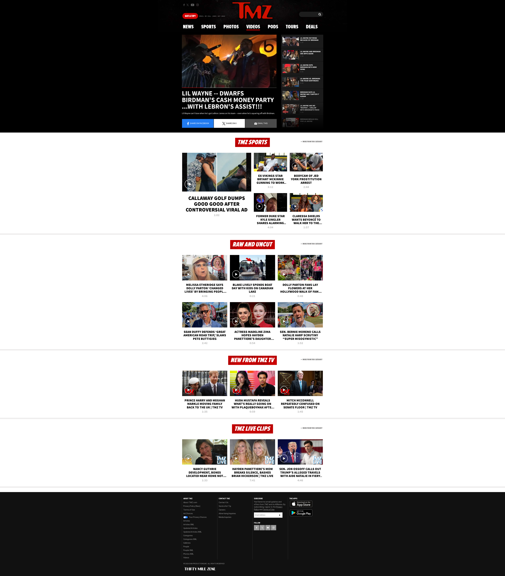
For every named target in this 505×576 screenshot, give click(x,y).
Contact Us (223, 502)
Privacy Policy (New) (191, 506)
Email (262, 123)
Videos (253, 27)
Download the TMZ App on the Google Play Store (301, 513)
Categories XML (190, 539)
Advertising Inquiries (227, 513)
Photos (231, 27)
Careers (222, 510)
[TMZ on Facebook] (184, 5)
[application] (229, 61)
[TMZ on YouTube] (268, 527)
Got (190, 16)
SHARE (231, 123)
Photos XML (188, 554)
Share (199, 123)
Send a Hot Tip (225, 506)
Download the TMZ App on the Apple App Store (301, 504)
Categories (188, 535)
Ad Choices (188, 513)
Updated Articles (190, 528)
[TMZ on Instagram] (197, 5)
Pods (273, 27)
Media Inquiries (225, 517)
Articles (186, 521)
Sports (208, 27)
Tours (292, 27)
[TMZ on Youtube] (192, 5)
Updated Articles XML (192, 532)
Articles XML (188, 524)
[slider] (229, 87)
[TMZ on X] (188, 5)
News (188, 27)
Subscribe (279, 515)
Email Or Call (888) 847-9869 (212, 16)
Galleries (187, 543)
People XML (188, 550)
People (186, 547)
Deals (312, 27)
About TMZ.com (190, 502)
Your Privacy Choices (197, 517)
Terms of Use (189, 510)
